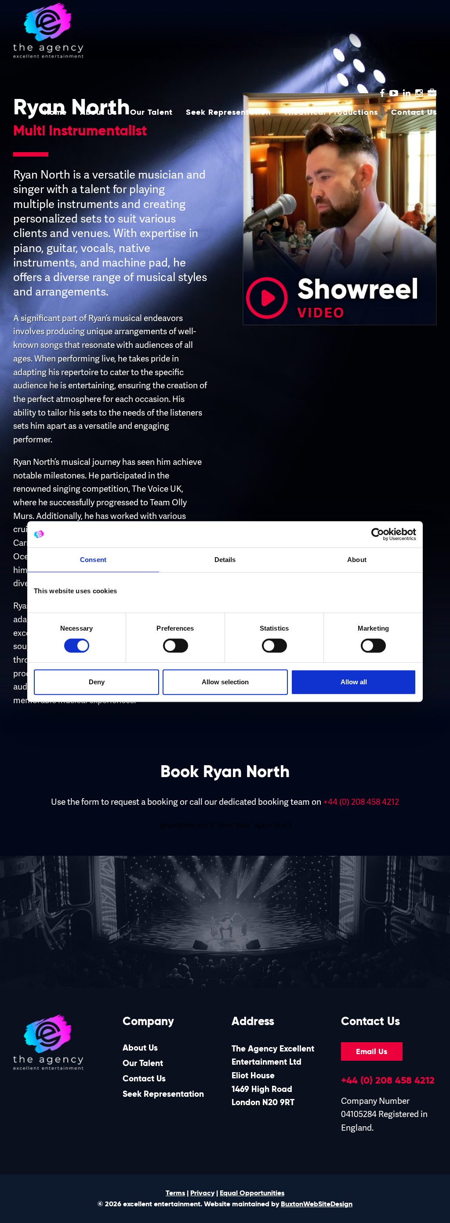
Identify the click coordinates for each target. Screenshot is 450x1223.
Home (55, 112)
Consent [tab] (93, 559)
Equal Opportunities (252, 1192)
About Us (98, 112)
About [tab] (357, 559)
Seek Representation (228, 112)
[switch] (175, 646)
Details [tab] (225, 559)
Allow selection (225, 682)
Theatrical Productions (331, 112)
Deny (97, 682)
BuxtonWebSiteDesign (316, 1203)
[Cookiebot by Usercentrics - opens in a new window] (377, 534)
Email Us (371, 1051)
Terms (175, 1192)
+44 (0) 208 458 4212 (361, 801)
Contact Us (414, 112)
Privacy (202, 1192)
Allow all (354, 682)
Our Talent (151, 112)
